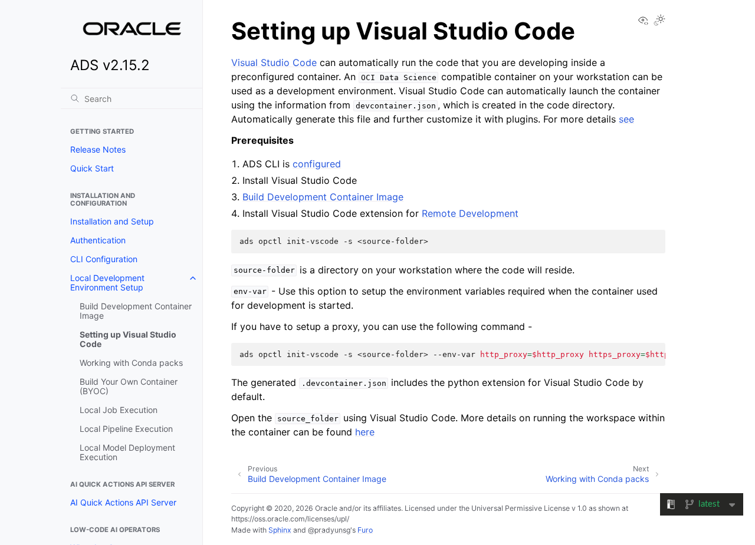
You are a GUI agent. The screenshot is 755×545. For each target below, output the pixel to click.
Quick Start (92, 168)
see (626, 119)
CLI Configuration (103, 259)
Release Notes (98, 149)
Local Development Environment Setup (107, 282)
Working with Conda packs (131, 363)
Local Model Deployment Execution (127, 452)
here (365, 432)
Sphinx (279, 530)
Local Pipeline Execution (126, 429)
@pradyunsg (329, 530)
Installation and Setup (112, 221)
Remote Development (470, 213)
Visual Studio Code (274, 62)
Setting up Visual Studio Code (128, 339)
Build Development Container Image (136, 311)
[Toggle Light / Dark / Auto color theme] (659, 21)
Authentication (98, 240)
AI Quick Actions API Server (123, 502)
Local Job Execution (118, 410)
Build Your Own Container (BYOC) (129, 386)
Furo (365, 530)
